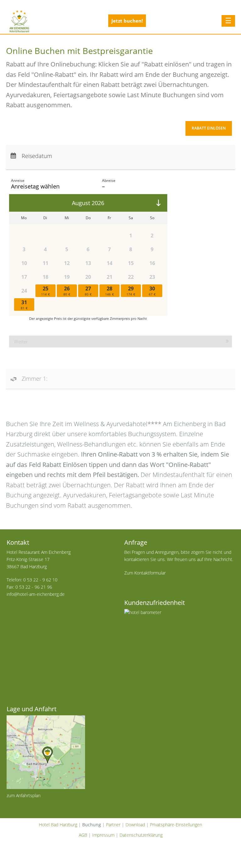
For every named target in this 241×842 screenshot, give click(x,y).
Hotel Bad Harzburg (58, 825)
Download (135, 825)
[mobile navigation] (228, 21)
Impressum (103, 835)
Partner (113, 825)
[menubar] (120, 129)
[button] (208, 128)
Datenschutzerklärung (141, 835)
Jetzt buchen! (127, 21)
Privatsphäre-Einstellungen (176, 825)
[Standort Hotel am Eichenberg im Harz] (62, 752)
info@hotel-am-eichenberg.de (36, 594)
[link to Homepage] (19, 21)
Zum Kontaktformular (145, 573)
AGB (83, 835)
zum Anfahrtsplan (23, 795)
